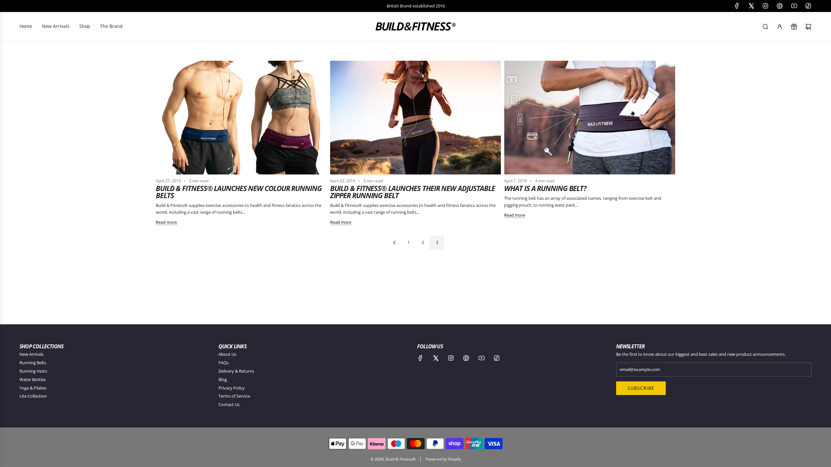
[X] (751, 6)
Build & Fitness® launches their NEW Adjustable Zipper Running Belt (412, 191)
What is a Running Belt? (545, 188)
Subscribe (640, 388)
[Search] (765, 26)
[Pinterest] (780, 6)
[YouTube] (794, 6)
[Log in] (780, 26)
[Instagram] (765, 6)
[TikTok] (808, 6)
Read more (166, 222)
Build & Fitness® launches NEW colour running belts (239, 191)
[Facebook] (737, 6)
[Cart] (808, 26)
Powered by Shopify (443, 459)
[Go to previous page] (394, 242)
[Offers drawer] (794, 26)
